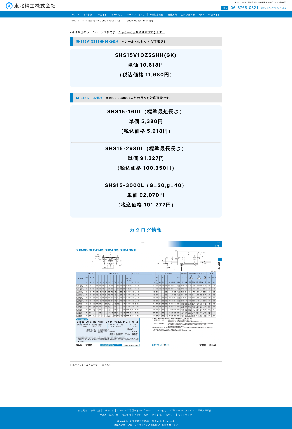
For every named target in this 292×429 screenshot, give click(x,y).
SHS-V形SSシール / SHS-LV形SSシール (101, 21)
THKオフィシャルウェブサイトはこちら (90, 364)
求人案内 (126, 414)
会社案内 (172, 14)
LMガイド (102, 14)
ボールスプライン (136, 14)
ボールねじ (117, 14)
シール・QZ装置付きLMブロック (134, 410)
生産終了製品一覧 (109, 414)
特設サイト (214, 14)
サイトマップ (185, 414)
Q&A (201, 14)
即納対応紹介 (156, 14)
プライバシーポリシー (163, 414)
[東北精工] (146, 294)
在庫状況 (87, 14)
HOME (75, 14)
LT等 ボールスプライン (182, 410)
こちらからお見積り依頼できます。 (141, 32)
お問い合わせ (188, 14)
